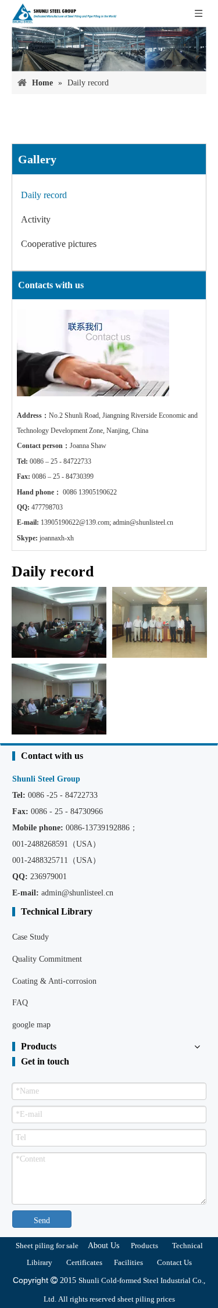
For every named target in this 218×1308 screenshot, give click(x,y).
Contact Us (174, 1262)
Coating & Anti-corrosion (54, 981)
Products (144, 1245)
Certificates (84, 1262)
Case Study (30, 937)
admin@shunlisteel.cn (143, 522)
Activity (36, 219)
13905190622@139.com (75, 522)
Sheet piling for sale (47, 1245)
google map (31, 1024)
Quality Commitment (47, 959)
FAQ (20, 1002)
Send (42, 1220)
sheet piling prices (146, 1299)
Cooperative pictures (59, 244)
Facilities (128, 1262)
